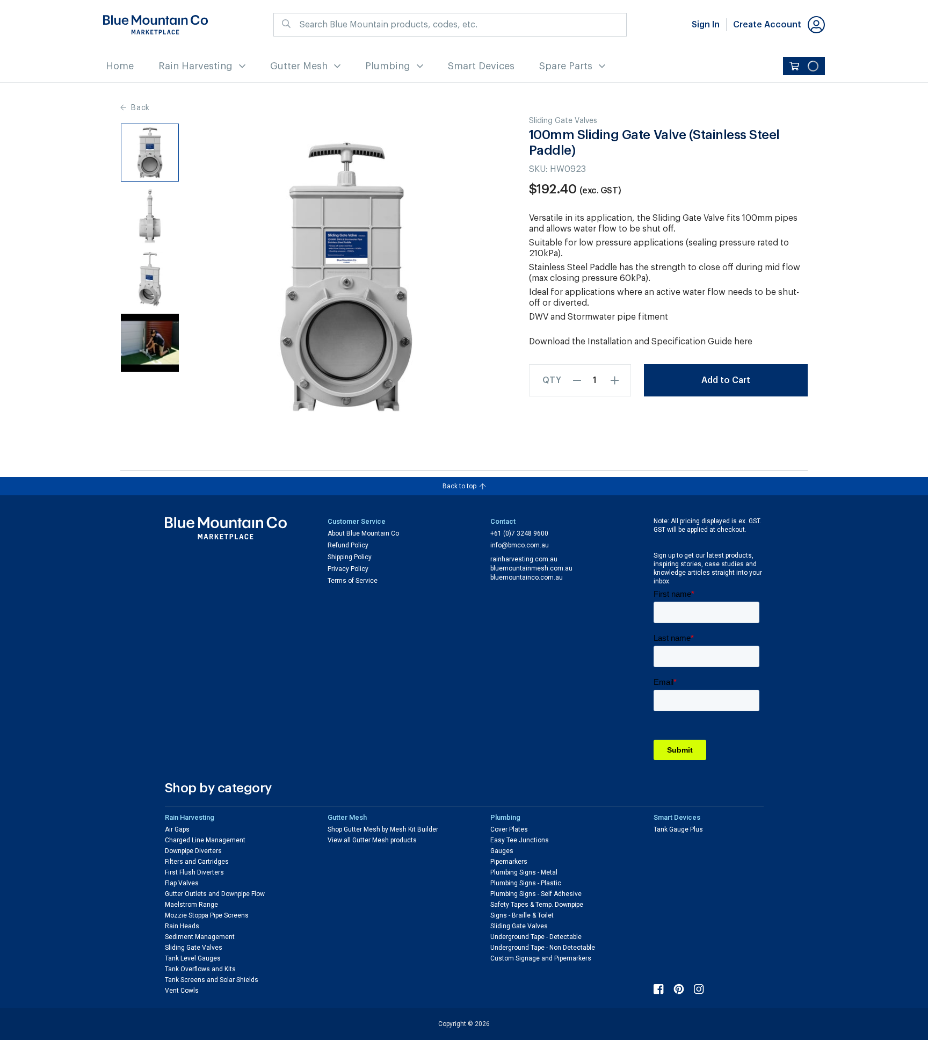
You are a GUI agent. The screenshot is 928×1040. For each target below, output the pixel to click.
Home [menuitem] (120, 66)
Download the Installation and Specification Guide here (640, 341)
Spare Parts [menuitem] (565, 66)
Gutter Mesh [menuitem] (299, 66)
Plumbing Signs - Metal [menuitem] (523, 872)
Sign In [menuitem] (706, 24)
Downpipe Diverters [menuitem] (193, 851)
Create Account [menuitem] (767, 24)
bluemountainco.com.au (526, 577)
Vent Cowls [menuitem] (182, 990)
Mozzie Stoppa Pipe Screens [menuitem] (207, 915)
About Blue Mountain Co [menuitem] (363, 533)
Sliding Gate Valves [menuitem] (193, 947)
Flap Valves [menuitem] (182, 883)
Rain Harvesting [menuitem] (195, 66)
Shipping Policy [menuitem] (350, 557)
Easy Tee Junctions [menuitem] (519, 840)
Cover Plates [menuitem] (509, 829)
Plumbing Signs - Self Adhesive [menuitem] (536, 894)
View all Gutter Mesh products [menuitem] (372, 840)
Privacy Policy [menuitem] (348, 569)
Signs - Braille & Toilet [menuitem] (522, 915)
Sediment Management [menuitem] (200, 937)
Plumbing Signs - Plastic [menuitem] (525, 883)
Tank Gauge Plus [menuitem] (678, 829)
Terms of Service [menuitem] (353, 580)
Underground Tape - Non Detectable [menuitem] (542, 947)
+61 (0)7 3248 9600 (519, 533)
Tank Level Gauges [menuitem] (193, 958)
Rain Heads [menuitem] (182, 926)
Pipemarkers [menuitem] (508, 861)
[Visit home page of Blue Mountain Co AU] (226, 528)
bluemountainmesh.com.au (531, 568)
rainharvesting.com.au (523, 559)
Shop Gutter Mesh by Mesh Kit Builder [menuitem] (383, 829)
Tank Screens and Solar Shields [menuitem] (211, 980)
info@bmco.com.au (519, 545)
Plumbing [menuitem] (387, 66)
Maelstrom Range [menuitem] (191, 904)
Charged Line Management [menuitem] (205, 840)
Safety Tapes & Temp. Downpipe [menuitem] (536, 904)
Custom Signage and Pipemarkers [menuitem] (540, 958)
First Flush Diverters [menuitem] (194, 872)
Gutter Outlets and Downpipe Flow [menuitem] (215, 894)
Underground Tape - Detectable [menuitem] (536, 937)
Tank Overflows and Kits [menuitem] (200, 969)
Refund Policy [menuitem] (348, 545)
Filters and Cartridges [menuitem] (197, 861)
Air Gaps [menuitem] (177, 829)
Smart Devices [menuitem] (481, 66)
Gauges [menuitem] (501, 851)
